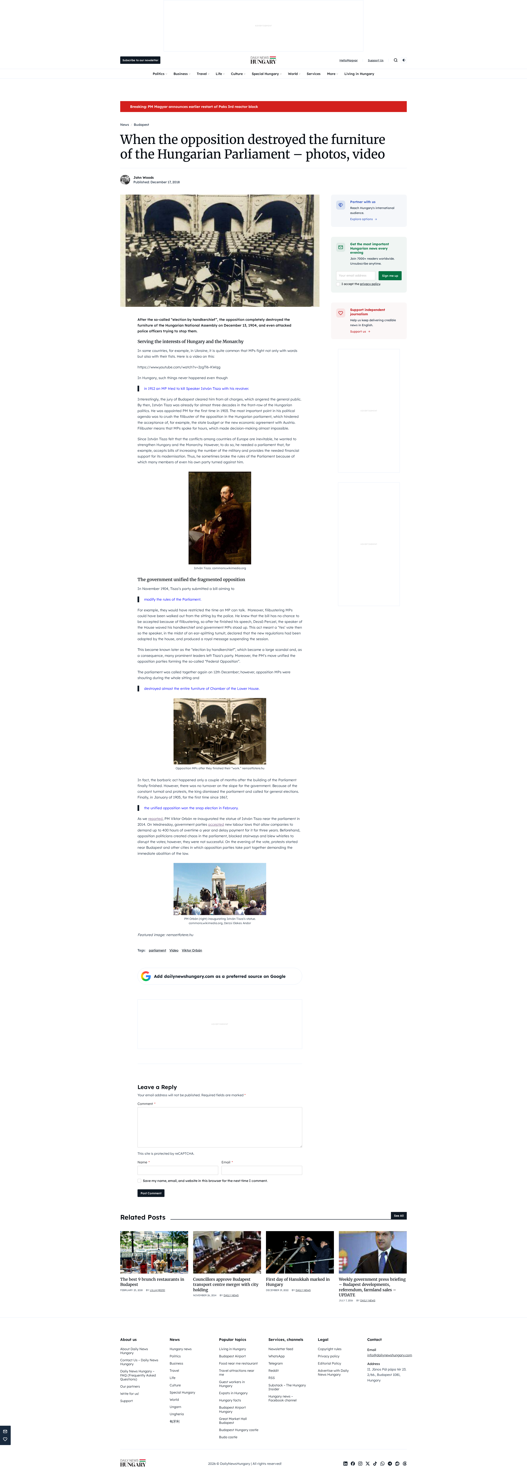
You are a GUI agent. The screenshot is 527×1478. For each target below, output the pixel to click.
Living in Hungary (359, 74)
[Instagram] (360, 1464)
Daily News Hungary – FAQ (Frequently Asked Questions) (138, 1375)
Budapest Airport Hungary (232, 1409)
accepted (216, 824)
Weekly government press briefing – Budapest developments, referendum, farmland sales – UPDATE (372, 1287)
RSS (271, 1378)
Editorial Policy (329, 1363)
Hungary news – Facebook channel (282, 1398)
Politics (158, 74)
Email (227, 1162)
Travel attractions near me (236, 1372)
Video (173, 950)
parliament (157, 950)
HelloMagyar (348, 60)
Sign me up (390, 276)
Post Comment (151, 1193)
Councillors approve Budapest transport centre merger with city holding (225, 1284)
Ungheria (177, 1414)
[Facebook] (353, 1464)
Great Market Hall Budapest (233, 1421)
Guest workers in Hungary (232, 1384)
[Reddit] (397, 1464)
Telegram (275, 1363)
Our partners (130, 1386)
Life (219, 74)
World (293, 74)
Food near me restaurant (238, 1363)
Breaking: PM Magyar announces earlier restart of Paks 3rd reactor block (194, 106)
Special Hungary (265, 74)
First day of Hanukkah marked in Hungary (298, 1282)
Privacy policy (328, 1356)
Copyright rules (330, 1349)
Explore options (361, 219)
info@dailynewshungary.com (389, 1355)
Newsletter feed (280, 1349)
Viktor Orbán (192, 950)
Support (126, 1401)
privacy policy (370, 284)
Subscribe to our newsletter (140, 60)
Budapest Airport (232, 1356)
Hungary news (181, 1349)
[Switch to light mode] (404, 60)
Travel (202, 74)
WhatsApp (276, 1356)
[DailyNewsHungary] (263, 60)
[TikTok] (375, 1464)
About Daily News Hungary (134, 1351)
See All (399, 1216)
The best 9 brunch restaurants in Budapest (152, 1282)
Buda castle (228, 1437)
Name (144, 1162)
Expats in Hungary (233, 1393)
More (331, 74)
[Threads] (405, 1464)
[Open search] (396, 60)
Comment (146, 1104)
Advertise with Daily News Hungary (333, 1372)
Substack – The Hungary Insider (287, 1387)
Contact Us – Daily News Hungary (139, 1362)
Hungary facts (230, 1400)
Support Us (376, 60)
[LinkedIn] (345, 1464)
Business (181, 74)
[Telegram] (390, 1464)
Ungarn (175, 1407)
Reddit (273, 1370)
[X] (368, 1464)
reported (155, 818)
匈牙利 (175, 1421)
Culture (237, 74)
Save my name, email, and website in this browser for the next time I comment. (205, 1181)
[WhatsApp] (382, 1464)
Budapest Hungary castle (238, 1430)
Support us (358, 331)
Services (314, 74)
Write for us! (129, 1394)
